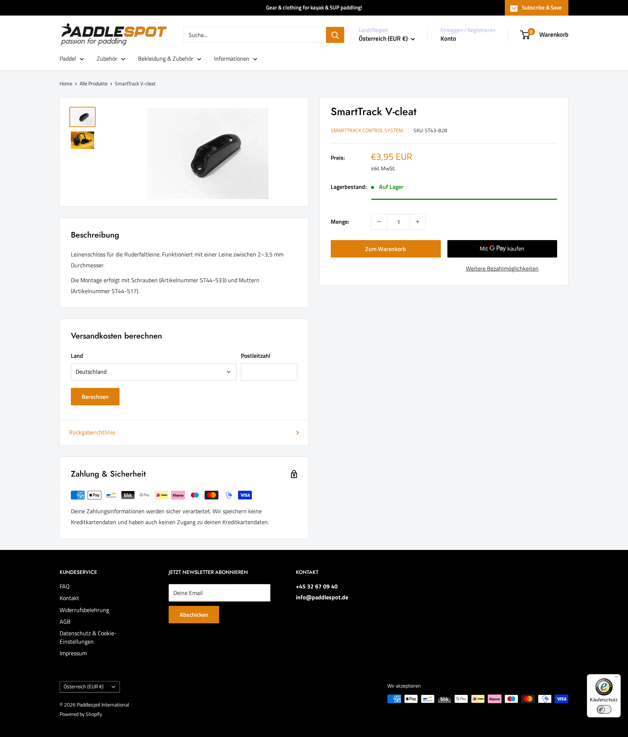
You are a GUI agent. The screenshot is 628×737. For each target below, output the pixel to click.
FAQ (65, 586)
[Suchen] (335, 35)
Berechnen (95, 396)
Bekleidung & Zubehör (165, 58)
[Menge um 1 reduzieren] (379, 221)
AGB (65, 621)
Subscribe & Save (542, 7)
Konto (448, 38)
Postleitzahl (255, 355)
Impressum (73, 653)
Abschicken (194, 614)
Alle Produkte (94, 83)
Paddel (68, 58)
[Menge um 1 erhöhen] (417, 221)
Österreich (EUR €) (84, 686)
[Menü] (616, 678)
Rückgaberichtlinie (92, 432)
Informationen (231, 58)
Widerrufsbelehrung (84, 610)
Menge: (340, 221)
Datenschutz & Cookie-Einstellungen (88, 637)
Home (66, 83)
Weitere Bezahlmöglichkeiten (502, 268)
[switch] (604, 709)
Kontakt (69, 598)
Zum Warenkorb (385, 248)
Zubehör (107, 58)
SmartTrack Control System (367, 130)
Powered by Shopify (81, 714)
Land (77, 355)
